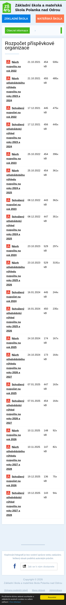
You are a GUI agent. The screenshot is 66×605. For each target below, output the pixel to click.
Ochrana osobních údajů (16, 590)
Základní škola (16, 18)
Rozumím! (52, 597)
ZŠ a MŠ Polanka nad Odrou (7, 8)
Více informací (15, 602)
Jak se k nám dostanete (41, 566)
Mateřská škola (49, 18)
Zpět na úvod (61, 30)
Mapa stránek (38, 590)
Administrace (55, 590)
